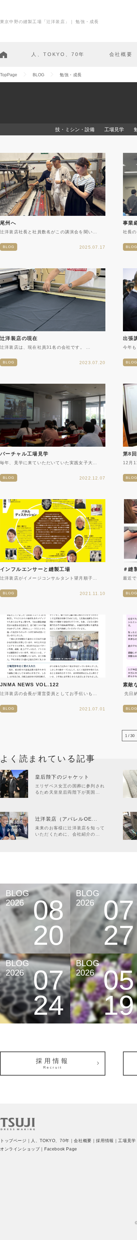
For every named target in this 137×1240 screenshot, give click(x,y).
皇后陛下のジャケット (62, 777)
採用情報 (52, 1063)
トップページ (13, 1140)
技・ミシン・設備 (74, 129)
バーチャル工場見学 (24, 453)
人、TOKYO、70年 (58, 54)
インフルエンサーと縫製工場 (35, 569)
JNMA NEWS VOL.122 (29, 684)
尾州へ (8, 223)
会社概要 (121, 54)
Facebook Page (60, 1149)
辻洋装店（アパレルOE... (66, 819)
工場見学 (114, 129)
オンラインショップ (20, 1149)
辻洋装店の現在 (19, 338)
